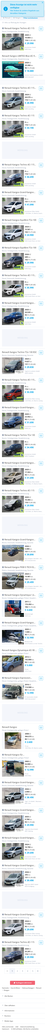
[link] (7, 971)
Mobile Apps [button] (8, 1021)
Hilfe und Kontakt (8, 1027)
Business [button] (7, 1016)
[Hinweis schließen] (42, 2)
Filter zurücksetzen (31, 18)
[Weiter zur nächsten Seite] (37, 971)
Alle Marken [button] (8, 996)
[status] (22, 9)
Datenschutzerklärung (27, 1027)
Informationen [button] (9, 1011)
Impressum (5, 1029)
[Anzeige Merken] (41, 29)
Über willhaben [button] (9, 1005)
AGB (17, 1027)
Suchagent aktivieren (24, 983)
